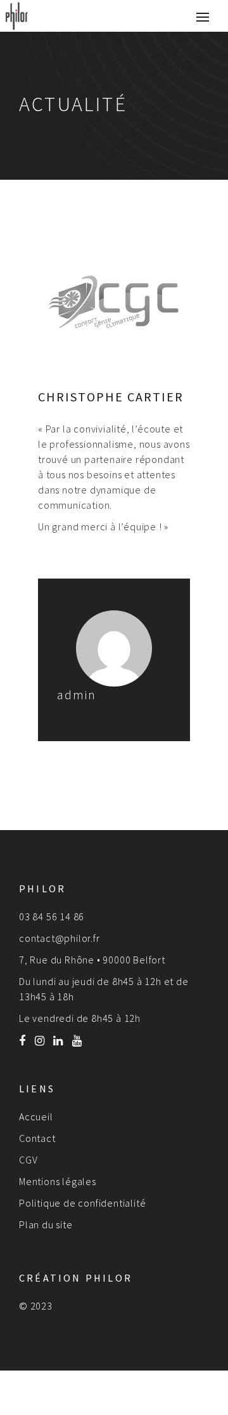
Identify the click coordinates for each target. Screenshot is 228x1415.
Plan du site (46, 1224)
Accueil (36, 1116)
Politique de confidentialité (82, 1203)
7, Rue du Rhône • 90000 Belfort (92, 959)
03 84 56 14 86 (51, 916)
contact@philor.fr (59, 938)
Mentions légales (57, 1181)
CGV (28, 1159)
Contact (37, 1138)
